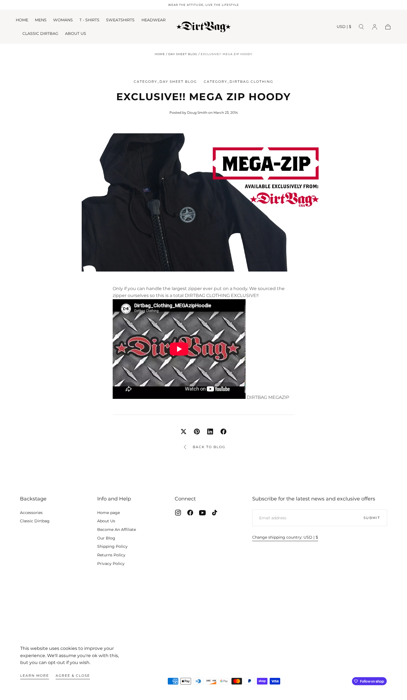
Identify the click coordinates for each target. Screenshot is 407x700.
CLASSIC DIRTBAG (40, 33)
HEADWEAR (153, 20)
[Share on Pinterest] (197, 431)
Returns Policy (111, 554)
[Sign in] (374, 27)
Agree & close (73, 675)
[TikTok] (214, 513)
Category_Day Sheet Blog (165, 81)
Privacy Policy (111, 563)
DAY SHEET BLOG (182, 54)
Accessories (31, 512)
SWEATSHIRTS (120, 20)
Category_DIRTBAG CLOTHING (239, 81)
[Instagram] (178, 513)
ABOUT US (75, 33)
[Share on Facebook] (223, 431)
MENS (41, 20)
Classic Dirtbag (35, 520)
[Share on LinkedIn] (210, 431)
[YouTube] (202, 513)
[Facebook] (190, 513)
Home (160, 54)
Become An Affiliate (116, 529)
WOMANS (63, 20)
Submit (372, 518)
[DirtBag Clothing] (203, 624)
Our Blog (106, 538)
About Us (106, 520)
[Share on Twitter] (183, 431)
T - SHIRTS (89, 20)
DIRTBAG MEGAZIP (268, 397)
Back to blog (209, 447)
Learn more (34, 675)
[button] (344, 27)
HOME (22, 20)
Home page (108, 512)
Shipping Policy (112, 546)
